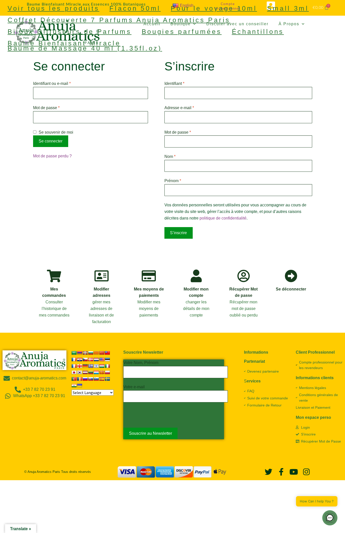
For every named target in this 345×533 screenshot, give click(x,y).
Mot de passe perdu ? (52, 156)
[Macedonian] (101, 372)
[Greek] (90, 366)
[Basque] (85, 353)
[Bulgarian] (90, 353)
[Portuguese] (74, 379)
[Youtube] (294, 472)
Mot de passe (56, 107)
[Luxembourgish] (96, 372)
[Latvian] (85, 372)
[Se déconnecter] (291, 276)
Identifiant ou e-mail (61, 83)
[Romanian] (79, 379)
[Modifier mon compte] (196, 276)
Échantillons (258, 31)
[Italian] (107, 366)
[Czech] (85, 359)
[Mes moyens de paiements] (148, 276)
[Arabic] (74, 353)
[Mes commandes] (54, 276)
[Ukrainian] (79, 385)
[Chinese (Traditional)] (107, 353)
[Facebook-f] (281, 472)
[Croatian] (79, 359)
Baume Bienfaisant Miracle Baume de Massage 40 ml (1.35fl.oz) (85, 46)
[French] (74, 366)
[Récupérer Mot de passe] (243, 276)
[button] (329, 517)
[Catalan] (96, 353)
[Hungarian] (101, 366)
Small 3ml (288, 8)
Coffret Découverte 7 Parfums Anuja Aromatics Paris (119, 19)
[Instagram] (306, 472)
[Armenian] (79, 353)
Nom (170, 156)
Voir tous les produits (53, 8)
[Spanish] (101, 379)
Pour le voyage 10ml (214, 8)
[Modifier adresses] (101, 276)
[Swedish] (107, 379)
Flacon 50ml (135, 8)
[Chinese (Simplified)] (101, 353)
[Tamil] (74, 385)
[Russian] (85, 379)
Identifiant (184, 83)
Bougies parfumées (182, 31)
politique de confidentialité (223, 218)
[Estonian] (107, 359)
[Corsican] (74, 359)
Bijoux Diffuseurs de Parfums (70, 31)
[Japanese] (74, 372)
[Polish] (107, 372)
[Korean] (79, 372)
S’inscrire (178, 233)
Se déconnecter (291, 289)
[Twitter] (268, 472)
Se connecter (50, 141)
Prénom (172, 181)
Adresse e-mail (188, 107)
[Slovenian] (96, 379)
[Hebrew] (96, 366)
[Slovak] (90, 379)
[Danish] (90, 359)
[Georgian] (79, 366)
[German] (85, 366)
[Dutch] (96, 359)
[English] (101, 359)
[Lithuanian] (90, 372)
